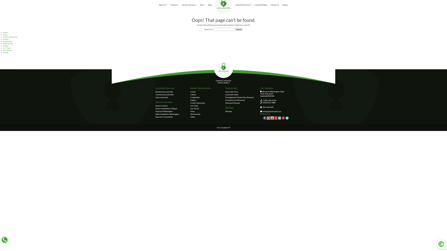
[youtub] (272, 118)
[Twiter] (287, 118)
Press (5, 35)
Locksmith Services (242, 5)
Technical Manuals (232, 103)
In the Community (10, 37)
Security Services (188, 5)
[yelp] (276, 118)
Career (5, 52)
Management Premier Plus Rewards (239, 97)
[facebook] (265, 118)
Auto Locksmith (161, 97)
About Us (162, 5)
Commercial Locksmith (164, 94)
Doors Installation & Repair (166, 108)
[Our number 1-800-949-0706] (5, 240)
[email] (279, 118)
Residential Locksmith (164, 92)
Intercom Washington (164, 111)
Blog (210, 5)
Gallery (285, 5)
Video (5, 32)
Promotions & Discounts (235, 100)
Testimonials (8, 43)
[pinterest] (268, 118)
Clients (6, 39)
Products (174, 5)
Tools (202, 5)
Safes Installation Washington (167, 114)
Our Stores (7, 50)
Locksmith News (261, 5)
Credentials (7, 41)
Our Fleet (7, 48)
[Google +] (283, 118)
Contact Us (275, 5)
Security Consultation (164, 117)
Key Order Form (231, 92)
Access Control (161, 106)
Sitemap (228, 111)
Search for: (209, 29)
